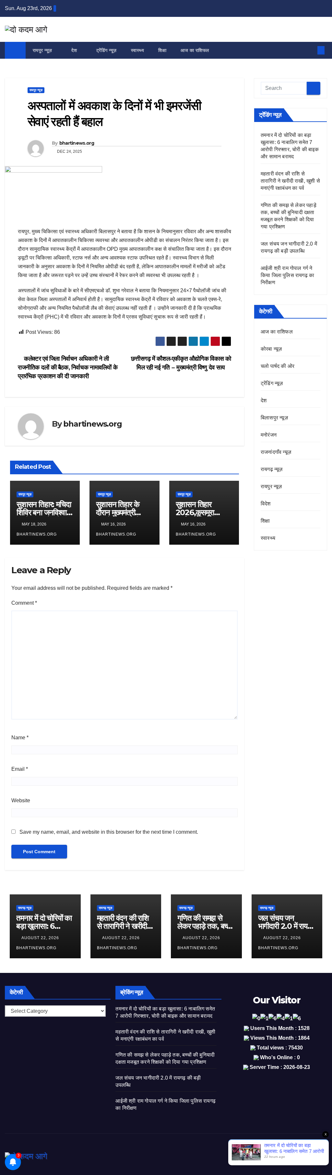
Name (20, 737)
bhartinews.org (76, 143)
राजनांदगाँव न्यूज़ (276, 452)
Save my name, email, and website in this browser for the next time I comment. (108, 832)
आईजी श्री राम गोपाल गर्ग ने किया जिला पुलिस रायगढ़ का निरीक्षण (287, 275)
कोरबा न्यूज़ (271, 349)
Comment (24, 603)
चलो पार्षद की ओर (277, 366)
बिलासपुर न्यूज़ (274, 417)
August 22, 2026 (40, 938)
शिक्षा (162, 50)
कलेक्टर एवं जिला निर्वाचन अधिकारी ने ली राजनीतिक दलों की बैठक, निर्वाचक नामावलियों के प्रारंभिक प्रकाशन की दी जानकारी (67, 367)
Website (20, 800)
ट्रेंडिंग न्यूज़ (106, 50)
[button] (310, 50)
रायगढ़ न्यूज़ (272, 469)
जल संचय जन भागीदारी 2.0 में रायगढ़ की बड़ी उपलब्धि (286, 926)
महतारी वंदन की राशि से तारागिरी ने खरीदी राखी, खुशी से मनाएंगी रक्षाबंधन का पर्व (290, 181)
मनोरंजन (269, 435)
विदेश (266, 503)
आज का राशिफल (195, 50)
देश (74, 50)
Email (19, 769)
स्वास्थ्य (137, 50)
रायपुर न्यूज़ (43, 50)
